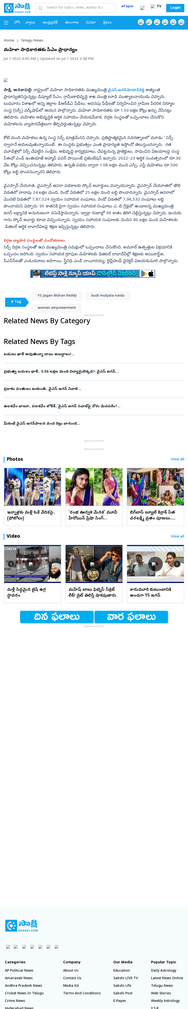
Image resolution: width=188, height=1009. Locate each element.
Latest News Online (167, 978)
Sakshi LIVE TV (125, 978)
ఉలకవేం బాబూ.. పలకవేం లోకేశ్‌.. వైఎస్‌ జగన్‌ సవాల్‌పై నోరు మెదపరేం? (92, 406)
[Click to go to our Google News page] (181, 22)
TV (158, 6)
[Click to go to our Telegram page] (48, 947)
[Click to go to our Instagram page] (165, 22)
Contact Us (72, 978)
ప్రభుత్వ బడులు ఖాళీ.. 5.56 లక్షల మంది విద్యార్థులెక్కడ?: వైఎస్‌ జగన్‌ (92, 371)
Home (9, 40)
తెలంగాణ (72, 23)
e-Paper (119, 1001)
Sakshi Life (122, 986)
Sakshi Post (122, 993)
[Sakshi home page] (21, 925)
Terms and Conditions (82, 993)
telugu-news (32, 40)
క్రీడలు (107, 23)
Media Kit (71, 986)
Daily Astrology (163, 971)
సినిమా (91, 23)
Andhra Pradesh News (23, 986)
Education (121, 971)
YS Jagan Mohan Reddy (57, 296)
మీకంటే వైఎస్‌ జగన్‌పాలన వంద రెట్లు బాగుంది (87, 423)
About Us (70, 971)
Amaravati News (19, 978)
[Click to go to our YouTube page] (173, 22)
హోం (17, 22)
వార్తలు (30, 23)
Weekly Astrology (165, 1001)
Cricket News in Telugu (24, 993)
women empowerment (57, 308)
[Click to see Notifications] (142, 8)
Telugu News (162, 986)
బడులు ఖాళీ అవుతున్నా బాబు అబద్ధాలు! (89, 354)
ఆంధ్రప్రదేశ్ (50, 23)
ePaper (127, 6)
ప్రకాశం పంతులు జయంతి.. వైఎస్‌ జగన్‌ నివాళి (92, 389)
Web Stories (161, 993)
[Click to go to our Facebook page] (141, 22)
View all (177, 460)
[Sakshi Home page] (17, 7)
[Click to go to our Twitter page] (157, 22)
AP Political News (19, 971)
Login (175, 8)
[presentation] (11, 486)
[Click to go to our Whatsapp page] (149, 22)
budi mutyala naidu (108, 296)
